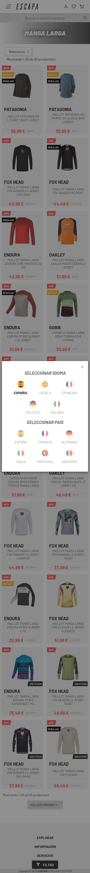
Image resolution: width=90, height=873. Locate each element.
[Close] (82, 367)
